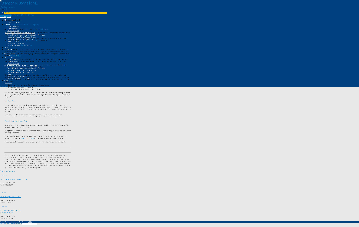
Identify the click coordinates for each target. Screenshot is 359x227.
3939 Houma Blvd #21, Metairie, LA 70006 (14, 179)
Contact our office (28, 138)
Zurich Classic (43, 29)
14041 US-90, (4, 197)
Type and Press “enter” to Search (11, 224)
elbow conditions (31, 40)
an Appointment (8, 171)
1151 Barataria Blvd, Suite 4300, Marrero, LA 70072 (10, 212)
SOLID (30, 222)
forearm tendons (15, 56)
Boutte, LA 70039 (15, 197)
